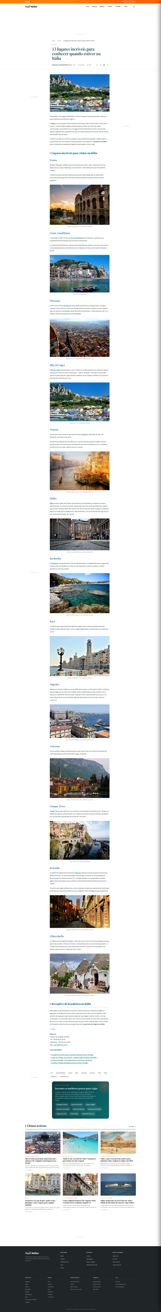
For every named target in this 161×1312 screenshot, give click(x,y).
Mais (125, 6)
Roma (52, 165)
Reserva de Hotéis (76, 1104)
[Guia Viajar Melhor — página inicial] (31, 6)
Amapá (50, 1284)
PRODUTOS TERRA (129, 1)
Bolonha (78, 873)
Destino (102, 6)
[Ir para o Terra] (28, 2)
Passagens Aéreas (62, 1104)
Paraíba (27, 1292)
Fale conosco (116, 1262)
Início (87, 6)
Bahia (26, 1284)
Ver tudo (131, 1126)
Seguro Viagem (90, 1104)
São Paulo (96, 1289)
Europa (59, 40)
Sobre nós (115, 1256)
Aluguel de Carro (61, 1114)
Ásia (62, 1265)
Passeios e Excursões (63, 1109)
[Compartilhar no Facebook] (97, 65)
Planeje (118, 6)
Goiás (72, 1284)
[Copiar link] (107, 65)
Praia (99, 1073)
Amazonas (51, 1287)
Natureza (92, 1073)
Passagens (90, 1259)
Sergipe (27, 1302)
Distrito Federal (74, 1281)
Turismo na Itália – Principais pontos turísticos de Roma (71, 1060)
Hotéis (88, 1256)
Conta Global (74, 1114)
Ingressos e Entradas (94, 1109)
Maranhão (28, 1289)
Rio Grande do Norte (31, 1299)
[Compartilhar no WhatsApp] (104, 65)
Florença (66, 306)
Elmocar (53, 1013)
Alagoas (27, 1281)
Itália (76, 1073)
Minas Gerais (96, 1284)
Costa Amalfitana (76, 238)
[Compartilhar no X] (100, 65)
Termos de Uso (117, 1265)
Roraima (50, 1294)
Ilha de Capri (55, 370)
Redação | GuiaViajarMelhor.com (62, 65)
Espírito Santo (97, 1281)
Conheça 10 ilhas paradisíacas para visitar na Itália (69, 1063)
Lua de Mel (84, 1073)
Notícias (94, 6)
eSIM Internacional (78, 1109)
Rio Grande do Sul (121, 1284)
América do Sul (65, 1262)
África (62, 1268)
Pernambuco (28, 1294)
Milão (52, 503)
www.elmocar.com (60, 1045)
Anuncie (115, 1259)
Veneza (84, 434)
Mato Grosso (74, 1287)
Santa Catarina (120, 1287)
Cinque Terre (54, 811)
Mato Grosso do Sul (76, 1289)
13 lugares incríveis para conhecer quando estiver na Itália (72, 1055)
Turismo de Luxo (64, 1076)
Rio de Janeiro (97, 1287)
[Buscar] (134, 6)
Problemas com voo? (88, 1114)
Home (53, 40)
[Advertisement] (80, 21)
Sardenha (54, 563)
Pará (49, 1289)
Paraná (118, 1281)
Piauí (26, 1297)
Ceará (27, 1287)
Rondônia (50, 1292)
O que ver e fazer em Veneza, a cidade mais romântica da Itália (74, 1057)
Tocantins (50, 1297)
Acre (49, 1281)
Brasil (110, 6)
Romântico (54, 1076)
